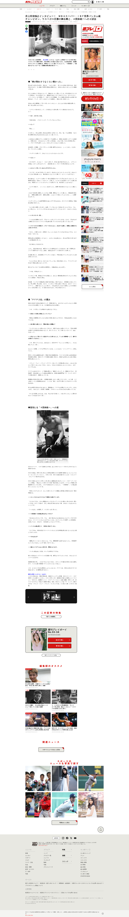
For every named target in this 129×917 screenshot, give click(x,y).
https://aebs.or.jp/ (43, 845)
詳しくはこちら (29, 915)
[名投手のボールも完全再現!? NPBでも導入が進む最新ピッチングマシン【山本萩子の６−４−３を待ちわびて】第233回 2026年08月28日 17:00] (64, 778)
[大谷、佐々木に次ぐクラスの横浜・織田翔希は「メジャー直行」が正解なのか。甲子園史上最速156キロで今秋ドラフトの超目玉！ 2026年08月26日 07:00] (91, 778)
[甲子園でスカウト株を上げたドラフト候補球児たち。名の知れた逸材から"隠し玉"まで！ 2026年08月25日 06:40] (64, 804)
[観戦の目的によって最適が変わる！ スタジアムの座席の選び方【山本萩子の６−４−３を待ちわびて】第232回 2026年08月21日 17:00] (91, 804)
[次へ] (74, 597)
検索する (88, 2)
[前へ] (28, 597)
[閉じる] (103, 913)
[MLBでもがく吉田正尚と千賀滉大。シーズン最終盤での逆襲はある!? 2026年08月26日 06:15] (38, 804)
